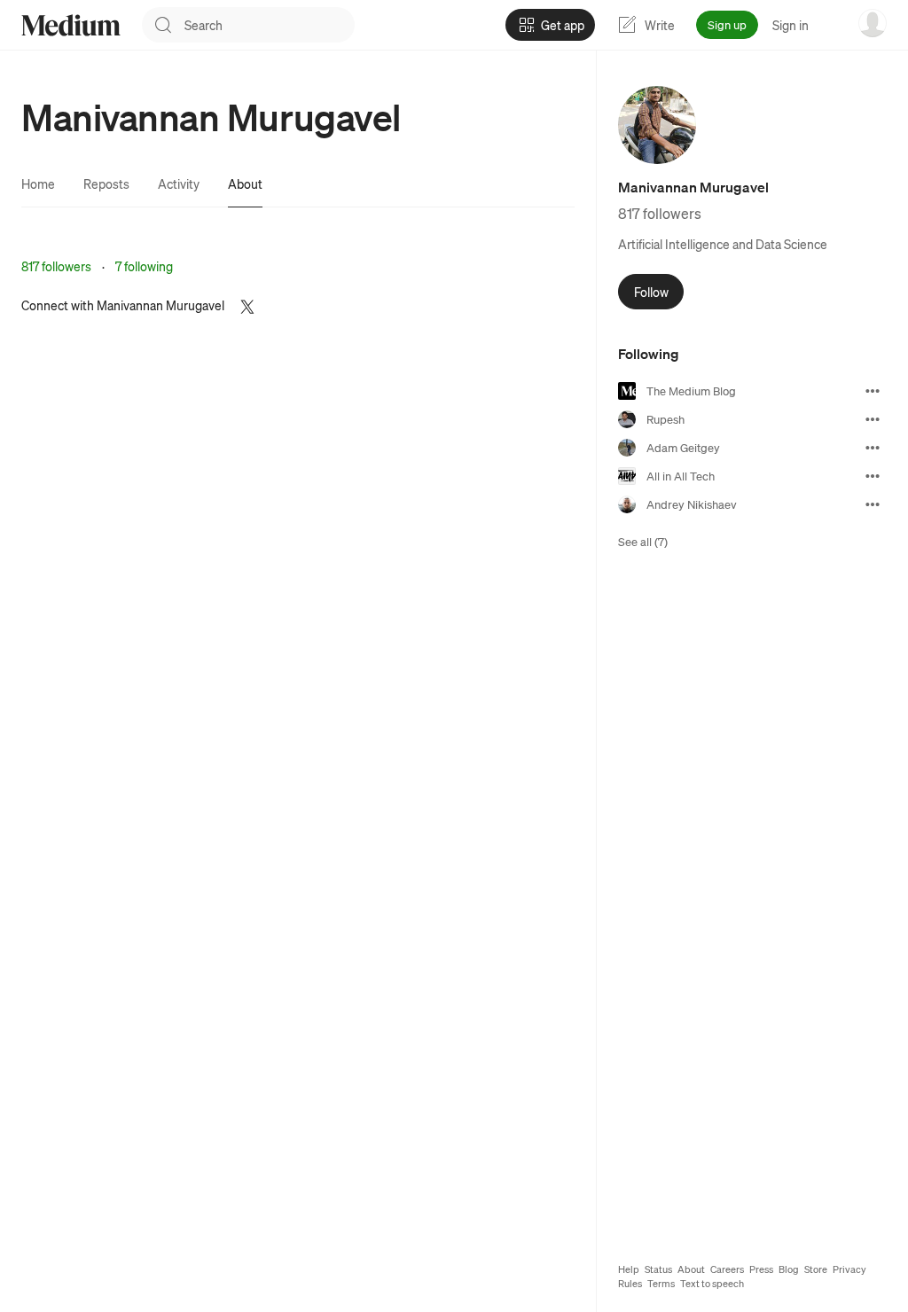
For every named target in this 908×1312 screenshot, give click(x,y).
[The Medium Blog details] (872, 391)
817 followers (56, 266)
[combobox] (269, 25)
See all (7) (643, 541)
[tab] (38, 183)
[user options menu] (872, 23)
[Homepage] (71, 25)
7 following (144, 266)
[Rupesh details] (872, 419)
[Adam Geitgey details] (872, 447)
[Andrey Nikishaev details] (872, 504)
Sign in (790, 25)
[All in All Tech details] (872, 476)
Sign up (727, 24)
